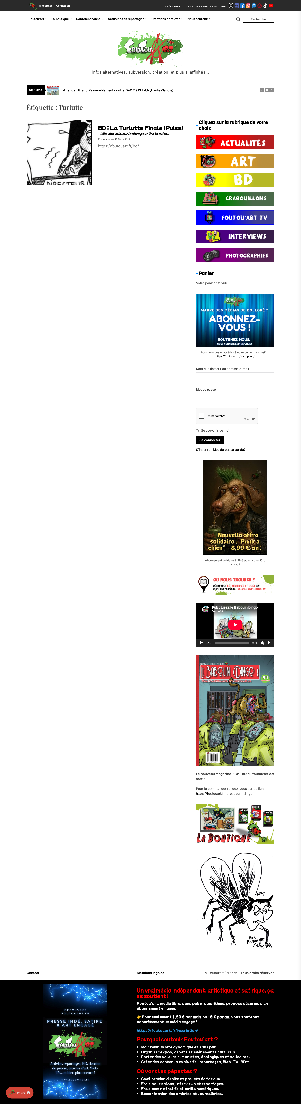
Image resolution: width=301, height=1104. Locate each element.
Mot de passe (206, 389)
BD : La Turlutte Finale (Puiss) (140, 127)
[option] (153, 90)
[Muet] (262, 643)
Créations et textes (165, 19)
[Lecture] (201, 643)
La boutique (60, 19)
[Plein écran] (269, 643)
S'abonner (45, 5)
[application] (235, 625)
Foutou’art (36, 19)
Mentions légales (150, 973)
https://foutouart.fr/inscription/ (235, 356)
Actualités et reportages (126, 19)
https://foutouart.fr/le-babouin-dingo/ (225, 793)
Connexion (63, 5)
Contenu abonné (88, 19)
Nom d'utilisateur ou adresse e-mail (222, 369)
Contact (33, 973)
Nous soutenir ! (198, 19)
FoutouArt (104, 139)
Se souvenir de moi (215, 430)
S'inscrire (203, 450)
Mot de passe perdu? (229, 450)
